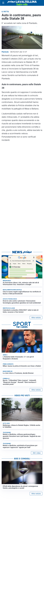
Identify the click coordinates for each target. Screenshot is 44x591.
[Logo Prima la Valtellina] (22, 2)
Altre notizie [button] (36, 318)
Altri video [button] (37, 453)
